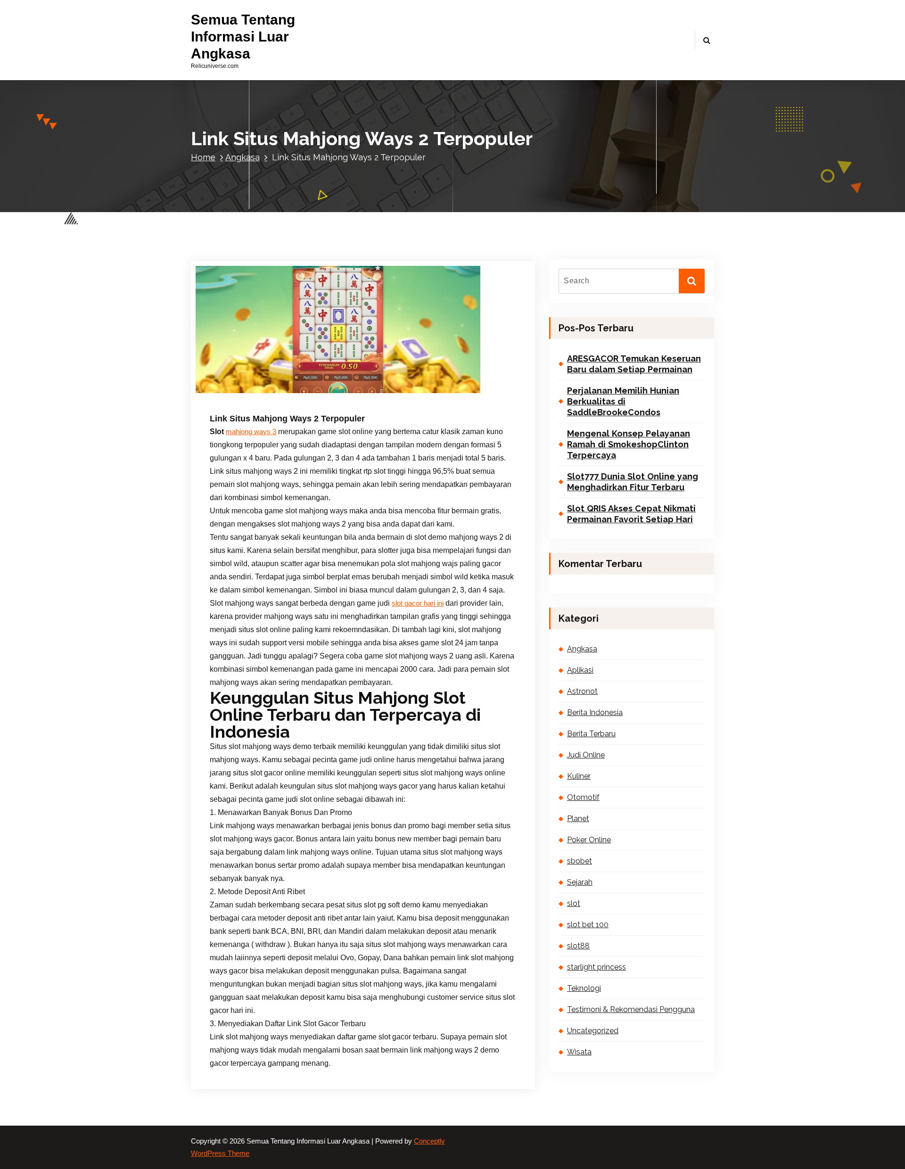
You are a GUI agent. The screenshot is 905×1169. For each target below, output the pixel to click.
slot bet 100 (588, 924)
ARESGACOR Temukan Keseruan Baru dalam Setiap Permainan (634, 364)
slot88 (578, 945)
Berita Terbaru (388, 376)
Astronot (305, 376)
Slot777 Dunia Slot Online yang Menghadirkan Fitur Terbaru (632, 481)
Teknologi (327, 390)
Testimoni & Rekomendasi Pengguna (631, 1009)
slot (573, 903)
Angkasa (242, 157)
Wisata (579, 1051)
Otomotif (479, 376)
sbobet (579, 860)
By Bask (309, 363)
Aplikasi (279, 376)
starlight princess (596, 967)
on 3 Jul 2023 (257, 363)
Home (203, 157)
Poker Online (268, 390)
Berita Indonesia (343, 376)
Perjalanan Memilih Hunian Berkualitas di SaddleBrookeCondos (623, 402)
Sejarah (299, 390)
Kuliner (454, 376)
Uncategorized (363, 390)
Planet (238, 390)
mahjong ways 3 (251, 432)
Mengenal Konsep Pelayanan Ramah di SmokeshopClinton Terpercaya (628, 444)
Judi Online (426, 376)
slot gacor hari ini (418, 603)
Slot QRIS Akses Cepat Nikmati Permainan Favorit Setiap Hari (631, 513)
